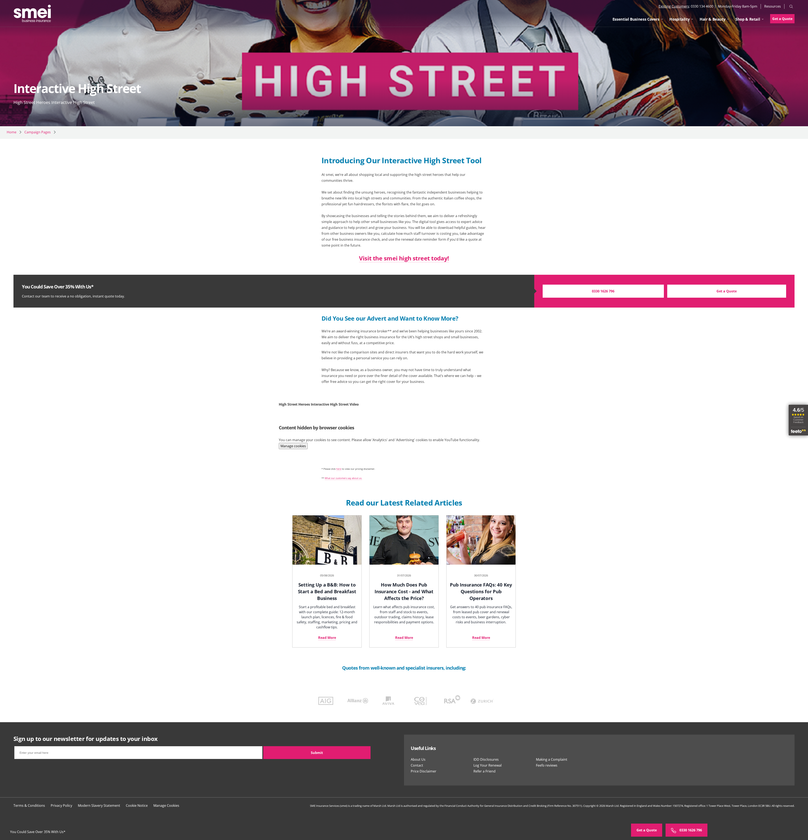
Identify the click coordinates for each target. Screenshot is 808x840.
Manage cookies (293, 446)
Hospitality (679, 19)
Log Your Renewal (487, 765)
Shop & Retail (747, 19)
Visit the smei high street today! (404, 258)
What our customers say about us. (343, 478)
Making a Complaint (551, 759)
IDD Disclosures (486, 759)
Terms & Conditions (29, 805)
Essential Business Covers (636, 19)
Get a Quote (782, 18)
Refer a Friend (484, 771)
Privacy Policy (61, 805)
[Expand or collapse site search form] (791, 6)
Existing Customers (674, 6)
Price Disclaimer (423, 771)
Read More (327, 637)
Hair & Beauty (712, 19)
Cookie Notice (137, 805)
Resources (772, 6)
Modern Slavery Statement (99, 805)
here (338, 468)
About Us (418, 759)
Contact (417, 765)
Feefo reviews (546, 765)
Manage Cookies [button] (166, 805)
